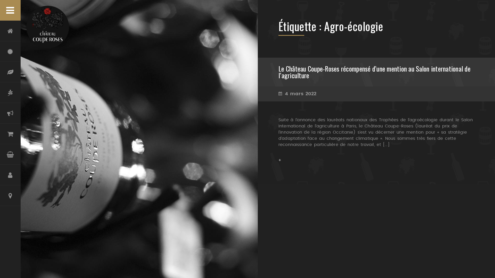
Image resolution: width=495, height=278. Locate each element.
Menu (10, 10)
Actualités (10, 113)
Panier (10, 154)
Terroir (10, 72)
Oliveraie (10, 92)
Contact (10, 195)
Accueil (10, 31)
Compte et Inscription (10, 175)
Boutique (10, 134)
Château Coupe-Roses (10, 51)
